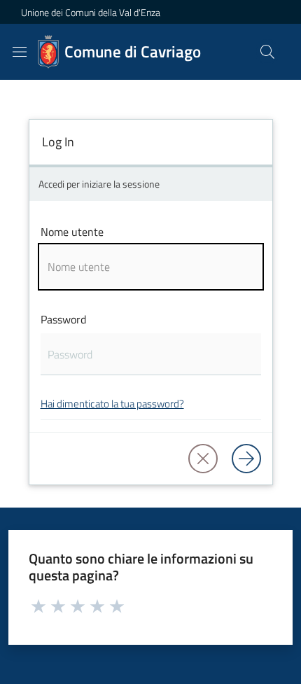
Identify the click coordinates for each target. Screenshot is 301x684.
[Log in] (246, 458)
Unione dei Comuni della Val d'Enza (90, 12)
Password (63, 319)
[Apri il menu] (19, 51)
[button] (267, 51)
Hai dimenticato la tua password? (112, 404)
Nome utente (72, 231)
